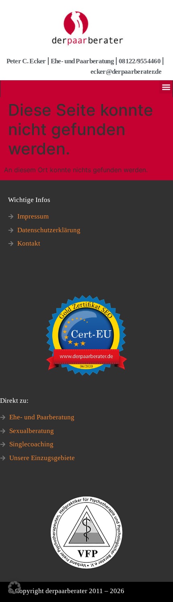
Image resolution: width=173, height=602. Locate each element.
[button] (166, 87)
